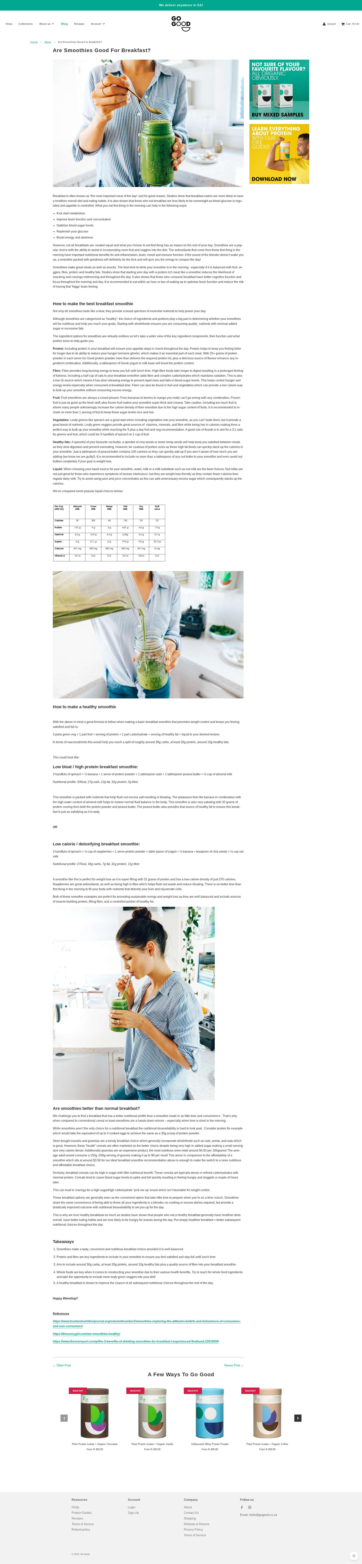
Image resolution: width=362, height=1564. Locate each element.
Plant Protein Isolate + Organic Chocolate (94, 1444)
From (95, 1449)
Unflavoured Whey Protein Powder (210, 1444)
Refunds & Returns (196, 1524)
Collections (26, 23)
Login (131, 1507)
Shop (9, 23)
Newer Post (232, 1365)
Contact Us (191, 1512)
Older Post (64, 1365)
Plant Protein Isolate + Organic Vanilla (152, 1444)
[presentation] (64, 1418)
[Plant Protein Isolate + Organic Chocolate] (95, 1413)
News (47, 41)
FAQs (75, 1507)
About (188, 1507)
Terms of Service (83, 1524)
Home (34, 41)
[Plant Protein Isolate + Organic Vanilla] (152, 1413)
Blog (64, 23)
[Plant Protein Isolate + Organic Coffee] (267, 1413)
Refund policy (81, 1529)
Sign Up (133, 1512)
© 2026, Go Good (81, 1554)
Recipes (79, 23)
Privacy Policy (193, 1529)
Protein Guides (82, 1512)
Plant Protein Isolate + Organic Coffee (267, 1444)
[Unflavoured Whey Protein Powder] (210, 1413)
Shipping (190, 1518)
